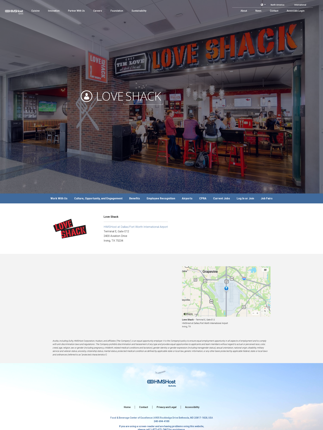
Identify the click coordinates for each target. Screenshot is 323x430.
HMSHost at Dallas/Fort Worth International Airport (136, 226)
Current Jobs (221, 198)
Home (127, 407)
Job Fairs (267, 198)
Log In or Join (245, 198)
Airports (187, 198)
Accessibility (192, 407)
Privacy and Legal (166, 407)
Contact (143, 407)
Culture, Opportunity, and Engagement (98, 198)
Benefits (134, 198)
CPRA (202, 198)
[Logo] (17, 10)
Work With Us (58, 198)
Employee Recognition (161, 198)
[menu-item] (35, 10)
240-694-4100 (161, 421)
